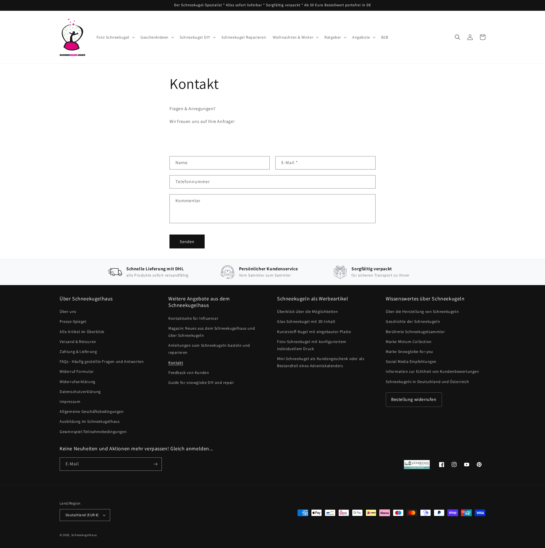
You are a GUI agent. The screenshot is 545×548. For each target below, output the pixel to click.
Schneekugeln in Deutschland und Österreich (427, 381)
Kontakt (175, 362)
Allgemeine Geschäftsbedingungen (92, 411)
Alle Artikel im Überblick (82, 331)
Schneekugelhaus (84, 535)
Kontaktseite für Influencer (193, 318)
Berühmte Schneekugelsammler (415, 331)
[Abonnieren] (155, 464)
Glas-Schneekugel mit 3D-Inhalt (306, 321)
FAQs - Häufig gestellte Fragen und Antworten (102, 361)
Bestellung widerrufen (414, 399)
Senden (187, 241)
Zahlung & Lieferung (78, 351)
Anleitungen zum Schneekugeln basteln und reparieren (209, 349)
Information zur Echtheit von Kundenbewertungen (432, 371)
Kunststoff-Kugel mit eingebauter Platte (314, 331)
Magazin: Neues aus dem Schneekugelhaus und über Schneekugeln (211, 332)
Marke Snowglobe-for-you (409, 351)
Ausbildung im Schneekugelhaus (90, 421)
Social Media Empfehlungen (411, 361)
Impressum (70, 401)
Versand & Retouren (78, 341)
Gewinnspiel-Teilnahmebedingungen (93, 431)
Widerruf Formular (77, 371)
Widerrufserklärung (77, 381)
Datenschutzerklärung (80, 391)
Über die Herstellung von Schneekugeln (422, 311)
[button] (115, 37)
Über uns (68, 311)
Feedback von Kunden (188, 372)
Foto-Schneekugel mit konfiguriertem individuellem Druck (311, 345)
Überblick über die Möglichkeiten (307, 311)
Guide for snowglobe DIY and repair (201, 382)
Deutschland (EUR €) (82, 515)
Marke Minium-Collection (409, 341)
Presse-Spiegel (73, 321)
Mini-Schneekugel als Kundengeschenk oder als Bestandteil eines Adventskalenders (320, 362)
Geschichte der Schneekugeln (413, 321)
